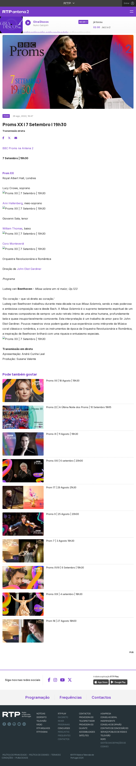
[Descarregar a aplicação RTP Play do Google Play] (118, 682)
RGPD (103, 739)
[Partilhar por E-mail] (15, 138)
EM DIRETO (63, 717)
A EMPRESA (106, 713)
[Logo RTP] (16, 714)
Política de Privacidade (14, 754)
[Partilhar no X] (9, 138)
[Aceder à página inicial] (11, 12)
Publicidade (21, 757)
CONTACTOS (85, 713)
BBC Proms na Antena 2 (17, 148)
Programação (37, 697)
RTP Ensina (41, 731)
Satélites (84, 735)
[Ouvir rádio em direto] (11, 25)
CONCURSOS (64, 728)
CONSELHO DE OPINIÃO (111, 724)
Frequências (71, 697)
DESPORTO (41, 717)
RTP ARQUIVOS (43, 728)
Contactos (101, 697)
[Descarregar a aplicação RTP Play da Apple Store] (101, 682)
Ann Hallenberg (12, 203)
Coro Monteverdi (13, 243)
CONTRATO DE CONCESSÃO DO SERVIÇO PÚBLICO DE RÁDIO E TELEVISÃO (114, 732)
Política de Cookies (39, 754)
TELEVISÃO (41, 720)
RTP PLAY (62, 713)
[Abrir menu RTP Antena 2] (133, 12)
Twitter (9, 724)
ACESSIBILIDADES (87, 731)
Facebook (4, 724)
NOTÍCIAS (40, 713)
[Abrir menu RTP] (68, 3)
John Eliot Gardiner (29, 269)
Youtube (19, 724)
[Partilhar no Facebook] (3, 138)
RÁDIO (39, 724)
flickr (24, 724)
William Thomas (12, 228)
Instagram (14, 724)
